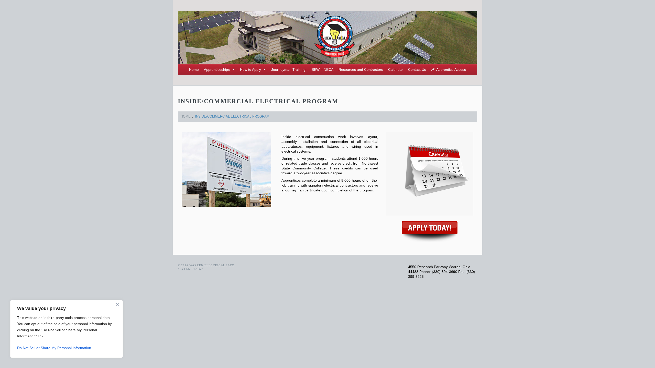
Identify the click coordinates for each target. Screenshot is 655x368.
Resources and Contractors (361, 69)
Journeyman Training (288, 69)
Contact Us (417, 69)
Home (194, 69)
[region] (66, 329)
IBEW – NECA (322, 69)
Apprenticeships (217, 69)
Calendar (395, 69)
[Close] (117, 304)
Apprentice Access (451, 69)
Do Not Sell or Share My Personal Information (54, 348)
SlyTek (184, 268)
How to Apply (250, 69)
